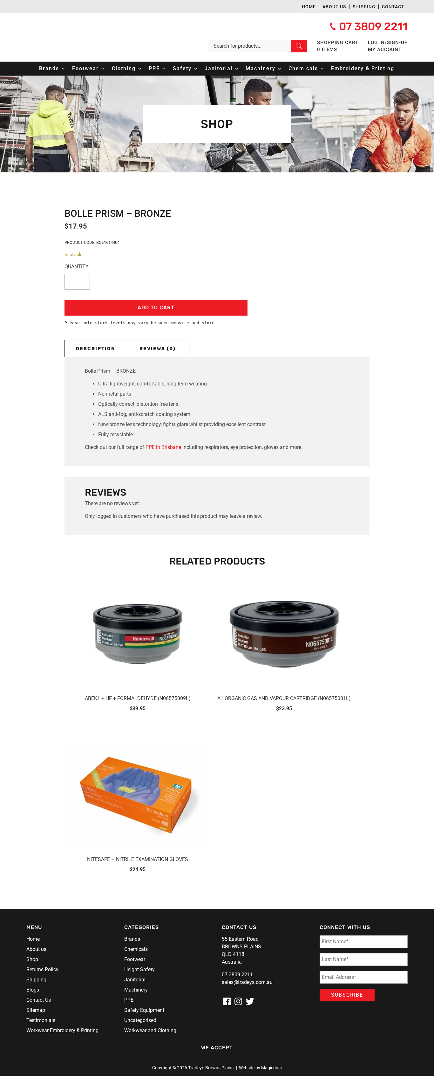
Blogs (32, 990)
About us (334, 6)
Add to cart (156, 307)
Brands (132, 939)
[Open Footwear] (102, 68)
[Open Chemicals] (322, 68)
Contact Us (38, 1000)
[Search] (299, 46)
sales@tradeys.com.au (247, 982)
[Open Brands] (63, 68)
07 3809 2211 (237, 975)
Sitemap (35, 1010)
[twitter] (250, 1001)
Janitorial (135, 980)
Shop (32, 959)
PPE (128, 1000)
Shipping (364, 6)
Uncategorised (140, 1020)
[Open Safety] (195, 68)
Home (309, 6)
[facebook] (227, 1001)
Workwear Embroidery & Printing (62, 1030)
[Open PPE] (163, 68)
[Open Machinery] (279, 68)
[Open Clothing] (139, 68)
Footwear (134, 959)
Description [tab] (95, 348)
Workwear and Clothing (150, 1030)
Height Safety (139, 969)
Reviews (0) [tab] (157, 348)
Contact (393, 6)
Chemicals (136, 949)
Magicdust (271, 1067)
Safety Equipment (144, 1010)
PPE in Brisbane (163, 447)
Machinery (136, 990)
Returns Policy (42, 969)
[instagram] (238, 1001)
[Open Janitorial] (236, 68)
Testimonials (40, 1020)
